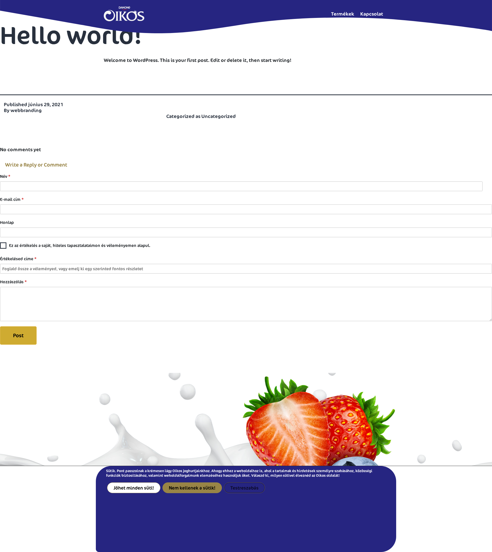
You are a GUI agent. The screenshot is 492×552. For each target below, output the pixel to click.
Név (5, 176)
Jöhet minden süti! (134, 488)
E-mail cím (12, 199)
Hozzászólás (13, 282)
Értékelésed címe (18, 259)
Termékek (342, 13)
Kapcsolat (371, 13)
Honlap (7, 222)
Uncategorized (218, 116)
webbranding (26, 110)
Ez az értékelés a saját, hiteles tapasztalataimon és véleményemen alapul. (79, 245)
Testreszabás (244, 488)
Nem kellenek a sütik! (192, 488)
